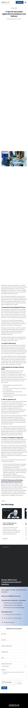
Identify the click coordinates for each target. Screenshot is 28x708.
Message (3, 669)
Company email (4, 651)
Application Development (16, 18)
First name (3, 633)
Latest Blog (14, 8)
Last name (3, 639)
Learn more (5, 538)
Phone (2, 657)
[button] (25, 2)
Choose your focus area (6, 663)
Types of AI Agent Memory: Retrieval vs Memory (10, 523)
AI (3, 520)
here (13, 495)
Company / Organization (6, 645)
